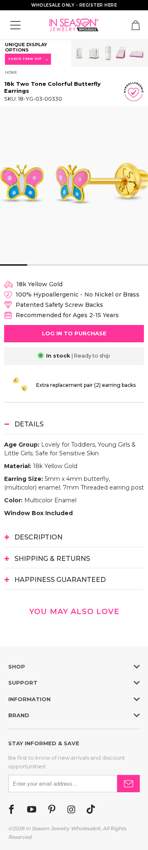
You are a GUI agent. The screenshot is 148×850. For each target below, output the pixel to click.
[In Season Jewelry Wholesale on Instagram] (71, 810)
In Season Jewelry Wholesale (60, 828)
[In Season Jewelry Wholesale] (74, 25)
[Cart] (136, 25)
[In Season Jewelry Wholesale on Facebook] (11, 810)
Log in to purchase (74, 333)
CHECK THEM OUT (28, 59)
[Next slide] (135, 185)
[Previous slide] (14, 185)
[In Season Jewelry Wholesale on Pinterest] (51, 810)
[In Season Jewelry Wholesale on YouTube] (31, 810)
